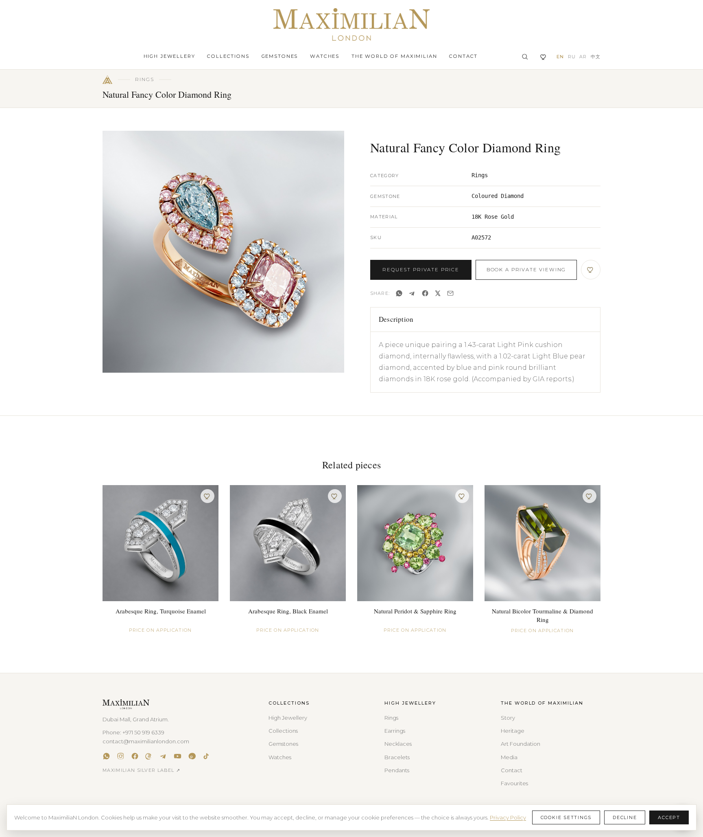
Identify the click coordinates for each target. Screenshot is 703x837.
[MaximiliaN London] (351, 24)
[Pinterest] (192, 756)
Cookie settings (566, 817)
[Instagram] (120, 756)
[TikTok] (206, 756)
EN (560, 56)
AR (583, 56)
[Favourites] (543, 57)
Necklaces (398, 743)
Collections (228, 56)
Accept (669, 817)
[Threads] (149, 756)
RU (572, 56)
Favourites (514, 783)
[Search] (525, 57)
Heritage (512, 730)
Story (508, 717)
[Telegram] (412, 293)
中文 (595, 56)
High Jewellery (169, 56)
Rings (391, 717)
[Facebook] (425, 293)
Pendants (396, 770)
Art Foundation (520, 743)
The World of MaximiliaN (394, 56)
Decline (625, 817)
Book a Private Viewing (526, 269)
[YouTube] (177, 756)
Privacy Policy (508, 817)
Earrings (394, 730)
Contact (463, 56)
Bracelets (397, 757)
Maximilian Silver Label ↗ (141, 770)
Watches (324, 56)
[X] (437, 293)
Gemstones (280, 56)
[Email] (450, 293)
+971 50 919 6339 (143, 732)
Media (509, 757)
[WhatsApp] (399, 293)
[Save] (590, 269)
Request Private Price (420, 269)
